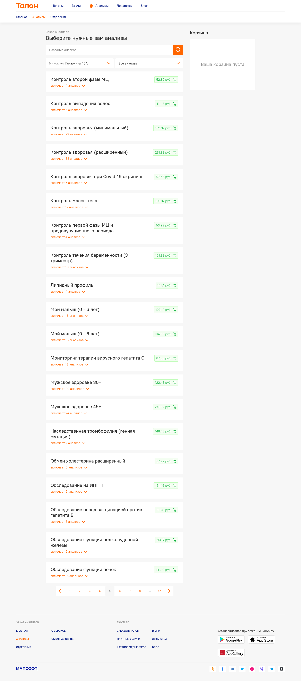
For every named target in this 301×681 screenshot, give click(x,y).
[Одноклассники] (213, 669)
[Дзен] (281, 669)
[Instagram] (252, 669)
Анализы (22, 638)
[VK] (232, 669)
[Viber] (262, 669)
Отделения (23, 647)
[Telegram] (272, 669)
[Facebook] (222, 669)
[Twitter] (242, 669)
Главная (22, 630)
